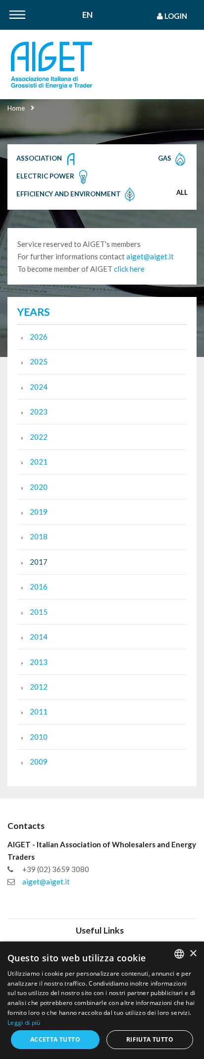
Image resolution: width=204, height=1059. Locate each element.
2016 (39, 586)
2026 (39, 336)
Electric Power (46, 176)
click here (129, 268)
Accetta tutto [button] (55, 1039)
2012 (39, 686)
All (182, 192)
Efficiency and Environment (69, 194)
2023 (39, 411)
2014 (39, 636)
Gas (165, 158)
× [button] (193, 953)
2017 (39, 561)
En (87, 15)
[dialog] (102, 1000)
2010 (39, 736)
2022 (39, 436)
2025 (39, 361)
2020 (39, 486)
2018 (39, 536)
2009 (39, 761)
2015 (39, 611)
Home (16, 108)
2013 (39, 661)
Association (39, 158)
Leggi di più (24, 1022)
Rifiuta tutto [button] (149, 1039)
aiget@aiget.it (150, 256)
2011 (39, 711)
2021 (39, 461)
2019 (39, 511)
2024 (39, 386)
